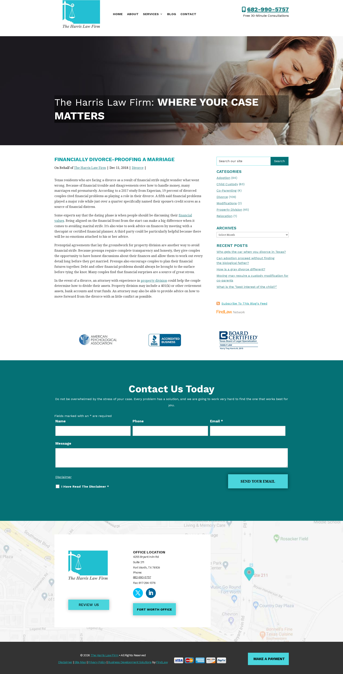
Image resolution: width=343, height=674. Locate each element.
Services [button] (151, 14)
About (133, 14)
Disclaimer (63, 477)
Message (63, 443)
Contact (188, 14)
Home (118, 14)
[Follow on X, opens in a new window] (138, 593)
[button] (339, 645)
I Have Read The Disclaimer (85, 486)
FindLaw (162, 662)
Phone (138, 421)
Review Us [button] (89, 605)
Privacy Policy (97, 662)
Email (216, 421)
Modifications (227, 203)
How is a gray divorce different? (241, 269)
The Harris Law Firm (90, 168)
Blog (171, 14)
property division (154, 280)
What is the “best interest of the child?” (247, 287)
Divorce (138, 168)
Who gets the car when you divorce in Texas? (251, 252)
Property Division (229, 209)
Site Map (80, 662)
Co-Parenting (227, 190)
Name (60, 421)
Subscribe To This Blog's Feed (244, 303)
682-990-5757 (268, 9)
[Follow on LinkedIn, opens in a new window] (151, 593)
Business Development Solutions (129, 662)
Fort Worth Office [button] (154, 609)
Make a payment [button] (269, 659)
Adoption (223, 178)
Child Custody (227, 184)
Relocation (224, 216)
